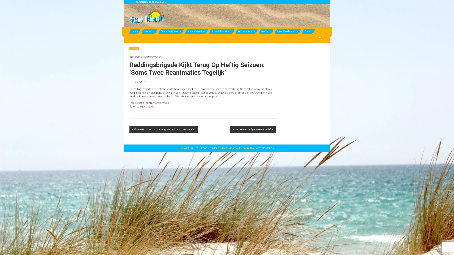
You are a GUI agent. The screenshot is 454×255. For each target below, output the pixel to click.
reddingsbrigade (165, 82)
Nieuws (147, 31)
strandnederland (181, 82)
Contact (308, 31)
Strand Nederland (286, 31)
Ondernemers (245, 31)
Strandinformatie (220, 31)
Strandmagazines (196, 31)
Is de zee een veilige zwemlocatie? (252, 129)
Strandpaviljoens (169, 31)
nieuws (153, 82)
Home (135, 31)
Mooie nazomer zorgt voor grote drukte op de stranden (164, 129)
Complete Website (264, 148)
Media (264, 31)
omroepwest (162, 102)
